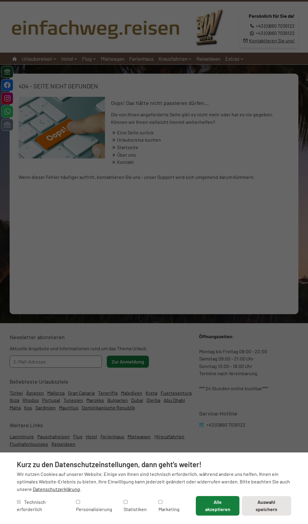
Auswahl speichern (266, 505)
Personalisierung (94, 509)
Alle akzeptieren (217, 505)
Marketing (169, 509)
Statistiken (135, 509)
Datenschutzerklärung (56, 489)
